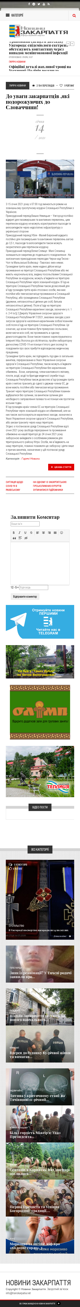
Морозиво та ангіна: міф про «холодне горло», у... (35, 1245)
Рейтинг (69, 85)
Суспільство (16, 925)
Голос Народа (16, 968)
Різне (12, 1239)
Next (72, 44)
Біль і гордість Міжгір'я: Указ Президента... (35, 1134)
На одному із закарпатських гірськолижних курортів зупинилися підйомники (49, 486)
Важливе (13, 1165)
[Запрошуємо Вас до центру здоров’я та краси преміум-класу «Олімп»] (40, 711)
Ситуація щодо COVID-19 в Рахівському (14, 486)
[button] (14, 532)
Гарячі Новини (31, 458)
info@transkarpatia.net (18, 1293)
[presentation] (13, 532)
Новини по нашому (19, 1128)
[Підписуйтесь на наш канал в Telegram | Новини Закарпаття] (40, 621)
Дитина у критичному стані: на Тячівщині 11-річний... (37, 1097)
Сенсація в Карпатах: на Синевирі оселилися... (40, 1171)
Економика (15, 1011)
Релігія (13, 1202)
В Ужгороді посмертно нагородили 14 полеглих (38, 930)
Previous (68, 44)
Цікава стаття (62, 467)
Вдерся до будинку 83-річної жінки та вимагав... (40, 1054)
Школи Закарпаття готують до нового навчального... (37, 1017)
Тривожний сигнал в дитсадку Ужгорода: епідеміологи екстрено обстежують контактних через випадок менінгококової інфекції (38, 47)
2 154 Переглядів (45, 85)
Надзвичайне (16, 1091)
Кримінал (14, 1048)
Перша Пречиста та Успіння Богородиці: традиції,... (34, 1208)
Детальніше (60, 936)
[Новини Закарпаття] (40, 31)
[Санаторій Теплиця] (40, 771)
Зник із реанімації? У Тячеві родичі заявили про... (40, 975)
